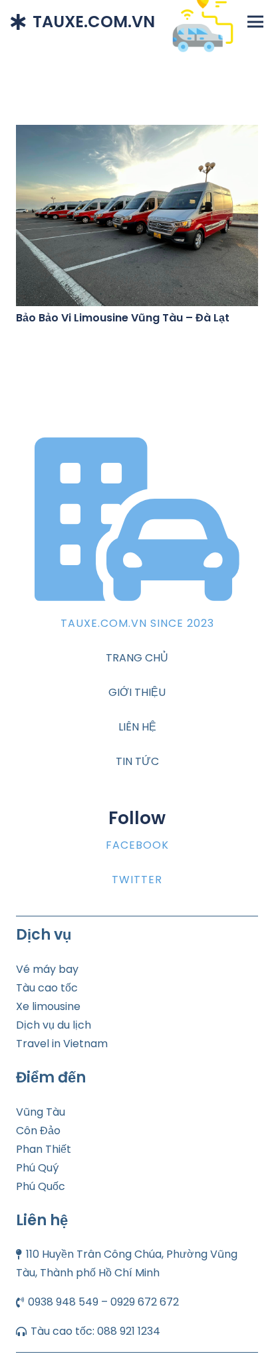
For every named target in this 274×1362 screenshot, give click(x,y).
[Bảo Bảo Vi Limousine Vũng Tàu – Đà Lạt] (137, 133)
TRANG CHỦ (137, 657)
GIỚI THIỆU (137, 692)
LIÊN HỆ (137, 726)
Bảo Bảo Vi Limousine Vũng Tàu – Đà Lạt (122, 317)
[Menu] (255, 22)
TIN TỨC (137, 761)
